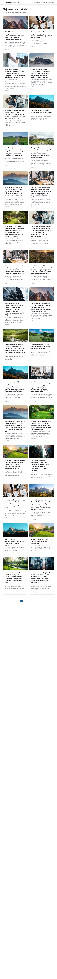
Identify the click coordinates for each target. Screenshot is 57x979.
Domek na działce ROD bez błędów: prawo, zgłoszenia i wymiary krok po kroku (40, 346)
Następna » (33, 600)
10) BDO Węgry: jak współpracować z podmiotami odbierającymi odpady (15, 541)
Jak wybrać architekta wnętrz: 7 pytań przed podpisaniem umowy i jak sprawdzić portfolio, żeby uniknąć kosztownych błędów (15, 464)
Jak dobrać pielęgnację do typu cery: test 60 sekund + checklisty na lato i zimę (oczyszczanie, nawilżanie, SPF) (15, 504)
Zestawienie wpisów (39, 2)
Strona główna (50, 2)
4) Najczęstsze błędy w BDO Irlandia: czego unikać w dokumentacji (40, 541)
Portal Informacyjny (11, 2)
